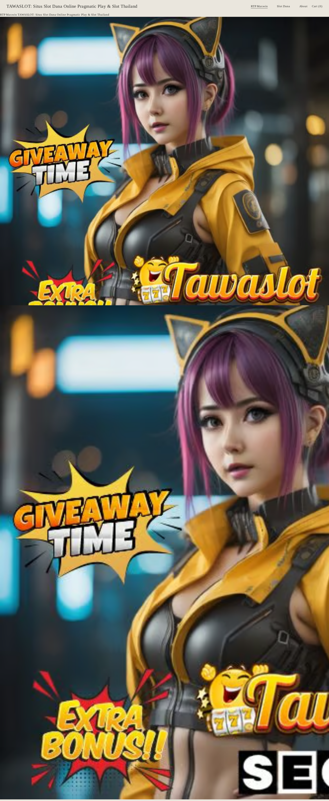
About (303, 6)
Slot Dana (283, 6)
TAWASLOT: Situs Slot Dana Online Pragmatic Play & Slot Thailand (72, 6)
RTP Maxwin (259, 6)
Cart (317, 6)
